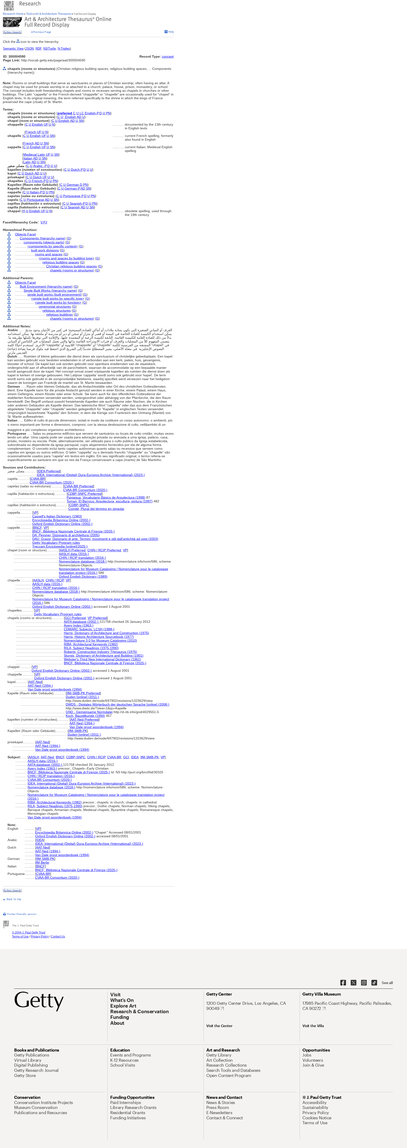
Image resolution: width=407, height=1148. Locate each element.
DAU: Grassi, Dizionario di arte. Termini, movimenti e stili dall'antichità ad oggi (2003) (95, 539)
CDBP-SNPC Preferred (85, 494)
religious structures (56, 310)
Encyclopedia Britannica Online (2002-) (61, 520)
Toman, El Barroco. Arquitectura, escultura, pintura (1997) (110, 501)
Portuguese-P (73, 196)
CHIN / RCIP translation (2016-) (82, 558)
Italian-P (36, 192)
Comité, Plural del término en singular (96, 509)
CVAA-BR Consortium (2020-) (52, 482)
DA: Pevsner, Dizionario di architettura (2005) (66, 535)
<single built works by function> (58, 302)
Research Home (13, 14)
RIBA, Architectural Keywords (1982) (91, 644)
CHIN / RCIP (55, 580)
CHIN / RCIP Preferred (104, 550)
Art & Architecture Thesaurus (53, 14)
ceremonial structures (55, 306)
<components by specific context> (52, 246)
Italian (27, 158)
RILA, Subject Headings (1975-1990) (91, 648)
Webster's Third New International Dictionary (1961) (102, 659)
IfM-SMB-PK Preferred (83, 693)
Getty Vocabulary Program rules (56, 542)
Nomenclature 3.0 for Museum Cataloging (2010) (100, 640)
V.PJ (44, 222)
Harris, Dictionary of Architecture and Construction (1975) (106, 633)
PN (108, 113)
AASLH (38, 580)
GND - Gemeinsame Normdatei (89, 712)
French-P (38, 181)
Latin (27, 162)
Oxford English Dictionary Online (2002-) (62, 524)
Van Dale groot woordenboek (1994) (55, 689)
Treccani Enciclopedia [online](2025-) (60, 546)
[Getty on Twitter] (353, 983)
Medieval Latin (34, 154)
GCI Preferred (75, 618)
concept (168, 56)
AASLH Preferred (72, 550)
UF (46, 124)
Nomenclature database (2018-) (83, 561)
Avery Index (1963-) (79, 625)
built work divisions (45, 250)
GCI (126, 757)
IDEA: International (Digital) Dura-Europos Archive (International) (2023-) (91, 475)
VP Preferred (97, 618)
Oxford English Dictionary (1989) (83, 576)
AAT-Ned (35, 682)
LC (82, 113)
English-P (91, 113)
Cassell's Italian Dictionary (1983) (57, 516)
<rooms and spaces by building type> (66, 258)
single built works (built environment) (54, 294)
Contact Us (58, 936)
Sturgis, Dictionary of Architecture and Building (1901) (103, 655)
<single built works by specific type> (57, 298)
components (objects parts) (44, 242)
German (73, 185)
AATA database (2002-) (81, 622)
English (70, 117)
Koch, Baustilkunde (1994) (85, 716)
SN (81, 121)
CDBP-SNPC (78, 505)
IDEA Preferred (49, 471)
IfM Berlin (42, 862)
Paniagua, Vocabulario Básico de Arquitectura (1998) (106, 497)
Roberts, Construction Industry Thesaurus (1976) (100, 652)
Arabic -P (39, 166)
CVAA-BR (38, 479)
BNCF (37, 527)
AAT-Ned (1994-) (40, 685)
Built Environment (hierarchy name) (46, 286)
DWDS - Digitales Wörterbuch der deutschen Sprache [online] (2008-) (117, 704)
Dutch (29, 173)
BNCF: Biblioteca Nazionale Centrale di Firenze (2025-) (73, 531)
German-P (72, 188)
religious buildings (59, 314)
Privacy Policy (40, 936)
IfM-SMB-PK (78, 731)
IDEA (134, 757)
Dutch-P (76, 169)
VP (35, 512)
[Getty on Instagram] (364, 983)
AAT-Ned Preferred (84, 719)
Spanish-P (77, 203)
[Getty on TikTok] (374, 983)
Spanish (74, 207)
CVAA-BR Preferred (78, 486)
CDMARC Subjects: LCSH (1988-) (89, 629)
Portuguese (35, 200)
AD (79, 117)
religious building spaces (60, 262)
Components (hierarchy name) (42, 238)
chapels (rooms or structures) (72, 270)
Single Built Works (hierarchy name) (50, 290)
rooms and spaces (48, 254)
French (30, 132)
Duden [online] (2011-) (82, 697)
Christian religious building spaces (71, 266)
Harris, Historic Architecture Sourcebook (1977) (99, 637)
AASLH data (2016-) (74, 554)
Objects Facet (25, 234)
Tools (29, 14)
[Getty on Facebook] (343, 983)
